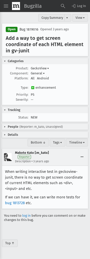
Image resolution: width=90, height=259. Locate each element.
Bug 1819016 (29, 29)
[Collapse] (82, 157)
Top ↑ (9, 243)
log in (26, 215)
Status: (23, 117)
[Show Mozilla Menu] (16, 6)
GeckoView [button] (40, 68)
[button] (78, 6)
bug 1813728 (15, 203)
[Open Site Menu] (6, 6)
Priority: (22, 94)
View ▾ (80, 18)
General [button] (38, 73)
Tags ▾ (57, 142)
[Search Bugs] (63, 6)
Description (23, 161)
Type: (24, 87)
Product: (22, 68)
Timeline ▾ (77, 142)
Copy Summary (52, 18)
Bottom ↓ (38, 142)
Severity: (22, 99)
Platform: (21, 78)
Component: (19, 73)
